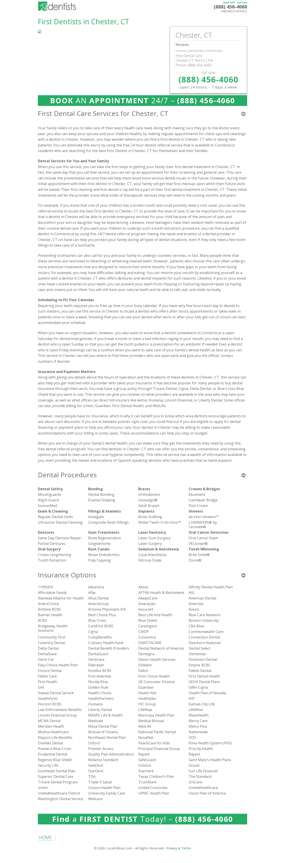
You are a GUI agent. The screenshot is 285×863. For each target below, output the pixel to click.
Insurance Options (67, 574)
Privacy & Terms (179, 848)
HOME (45, 837)
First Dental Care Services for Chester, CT (103, 113)
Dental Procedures (67, 474)
